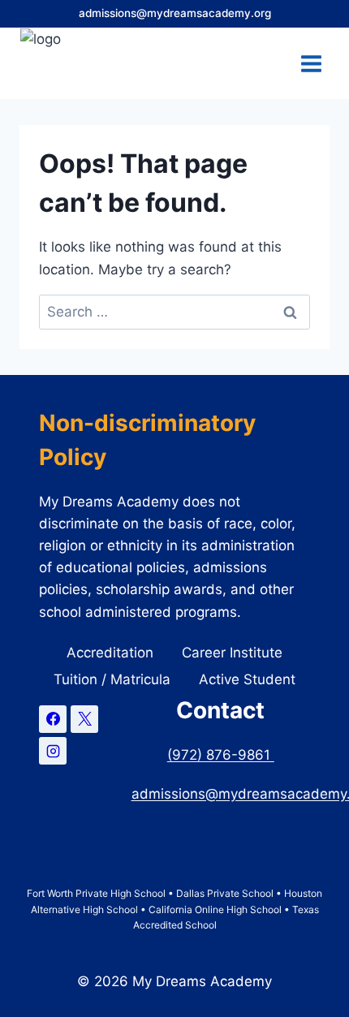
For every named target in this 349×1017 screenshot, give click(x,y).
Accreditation (110, 652)
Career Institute (232, 652)
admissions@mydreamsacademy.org (175, 12)
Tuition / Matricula (112, 679)
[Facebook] (53, 719)
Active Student (247, 679)
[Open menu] (311, 63)
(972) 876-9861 (220, 755)
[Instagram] (53, 751)
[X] (84, 719)
